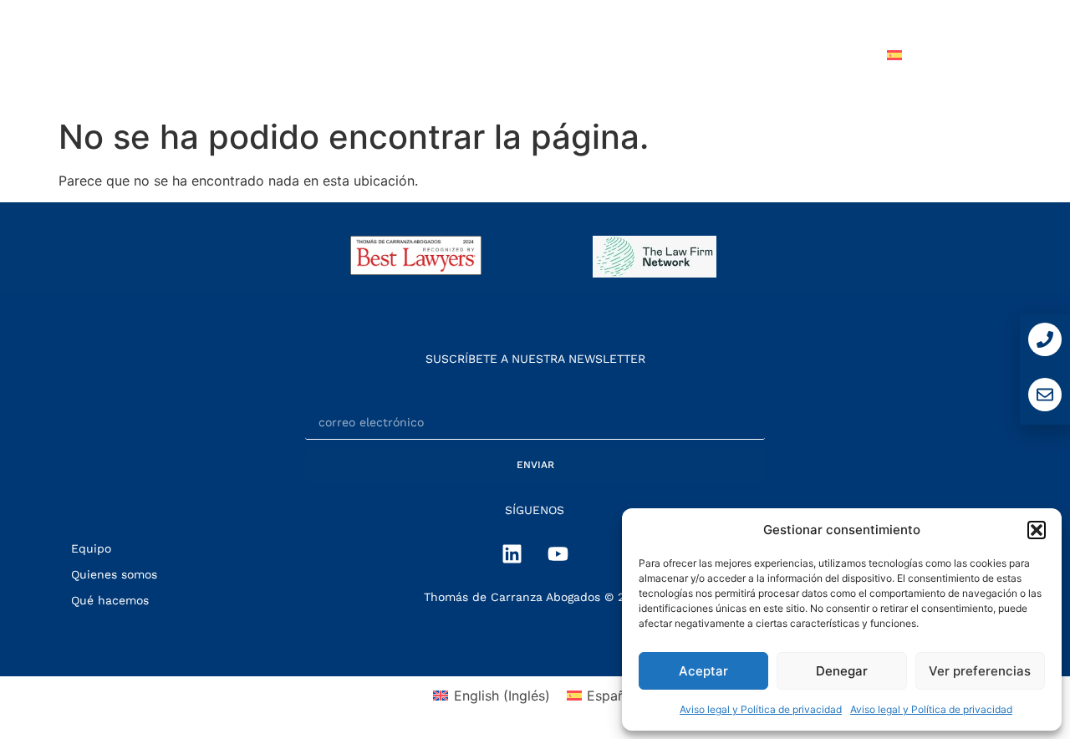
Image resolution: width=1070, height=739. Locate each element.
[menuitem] (933, 55)
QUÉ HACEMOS (516, 55)
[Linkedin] (511, 553)
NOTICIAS (714, 55)
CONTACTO (816, 55)
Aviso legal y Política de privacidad (761, 709)
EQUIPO (624, 55)
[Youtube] (557, 553)
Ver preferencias (980, 671)
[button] (1036, 530)
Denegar (842, 671)
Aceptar (703, 671)
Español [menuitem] (612, 695)
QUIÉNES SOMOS (378, 55)
